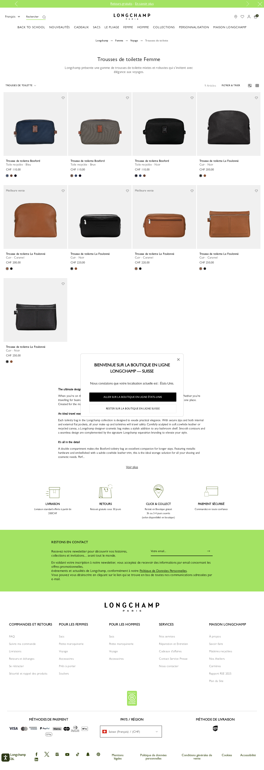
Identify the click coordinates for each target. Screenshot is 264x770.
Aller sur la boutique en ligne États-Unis (133, 397)
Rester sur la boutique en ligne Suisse (133, 408)
